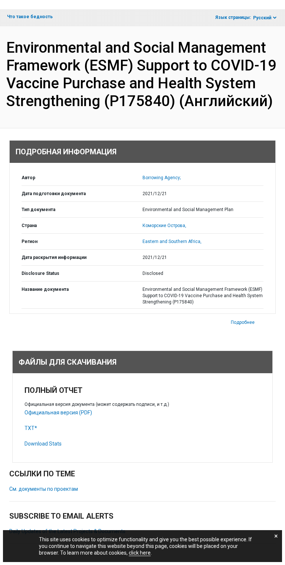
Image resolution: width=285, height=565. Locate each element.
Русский (262, 17)
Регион (29, 241)
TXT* (30, 428)
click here (140, 553)
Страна (29, 225)
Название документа (45, 289)
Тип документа (38, 209)
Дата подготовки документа (54, 193)
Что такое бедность (30, 16)
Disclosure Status (40, 273)
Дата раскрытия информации (54, 257)
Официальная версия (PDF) (58, 412)
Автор (28, 177)
